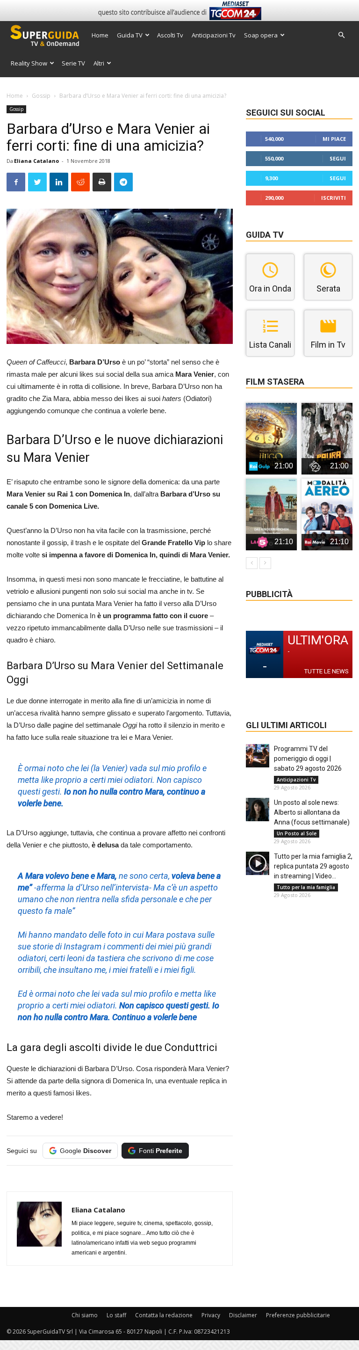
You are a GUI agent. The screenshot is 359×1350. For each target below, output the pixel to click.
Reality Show (29, 63)
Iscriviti (333, 197)
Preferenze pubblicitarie (298, 1315)
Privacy (210, 1315)
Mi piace (334, 138)
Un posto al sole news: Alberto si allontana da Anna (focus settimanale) (312, 812)
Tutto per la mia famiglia (306, 887)
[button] (341, 35)
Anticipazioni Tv (214, 35)
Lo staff (116, 1315)
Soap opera (261, 35)
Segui (338, 158)
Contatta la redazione (164, 1315)
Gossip (41, 96)
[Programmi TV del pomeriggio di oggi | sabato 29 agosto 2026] (257, 755)
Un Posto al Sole (296, 833)
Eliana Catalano (36, 160)
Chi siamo (85, 1315)
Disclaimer (243, 1315)
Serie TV (73, 63)
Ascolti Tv (170, 35)
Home (100, 35)
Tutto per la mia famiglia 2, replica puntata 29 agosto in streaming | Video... (313, 866)
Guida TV (130, 35)
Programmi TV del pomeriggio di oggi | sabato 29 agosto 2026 (308, 758)
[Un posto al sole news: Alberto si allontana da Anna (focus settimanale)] (257, 809)
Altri (98, 63)
